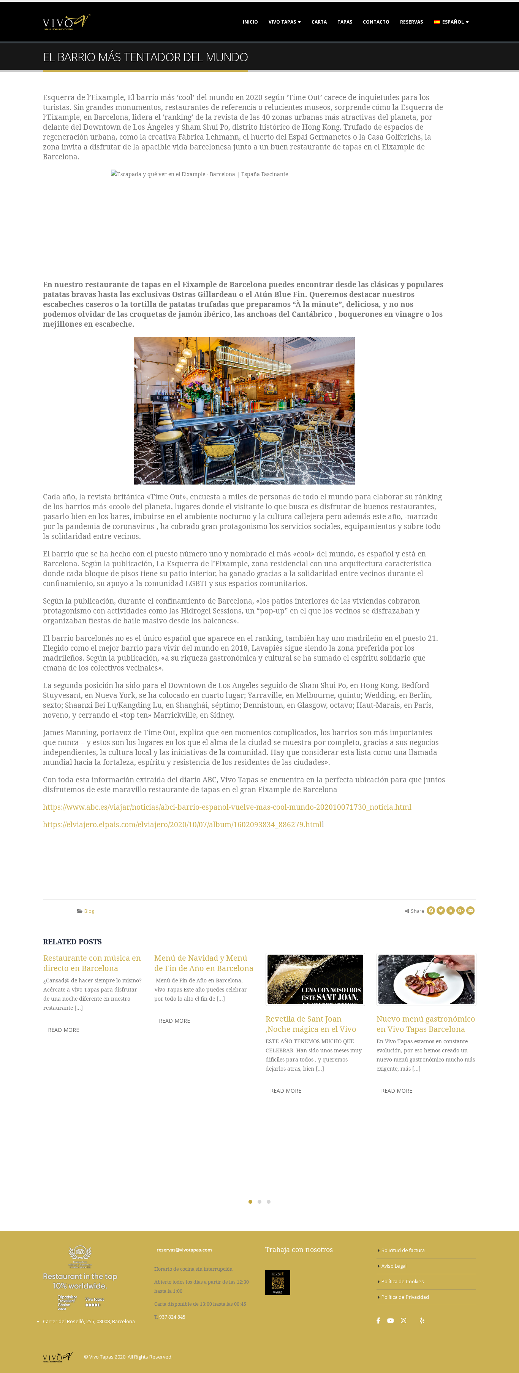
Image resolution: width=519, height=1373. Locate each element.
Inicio (250, 22)
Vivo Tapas (282, 22)
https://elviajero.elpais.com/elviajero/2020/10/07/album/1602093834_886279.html (182, 825)
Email (470, 910)
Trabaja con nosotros (299, 1249)
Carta (319, 22)
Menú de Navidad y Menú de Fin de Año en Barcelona (203, 963)
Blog (89, 911)
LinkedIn (450, 910)
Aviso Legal (394, 1266)
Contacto (376, 22)
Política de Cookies (402, 1281)
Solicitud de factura (403, 1250)
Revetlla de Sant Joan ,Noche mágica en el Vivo (311, 1024)
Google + (460, 910)
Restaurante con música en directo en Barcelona (92, 963)
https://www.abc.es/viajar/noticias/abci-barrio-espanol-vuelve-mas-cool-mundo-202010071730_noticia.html (227, 807)
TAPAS (344, 22)
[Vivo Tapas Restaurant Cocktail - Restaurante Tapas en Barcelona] (66, 21)
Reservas (411, 22)
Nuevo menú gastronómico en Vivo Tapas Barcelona (426, 1024)
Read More (63, 1029)
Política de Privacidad (405, 1297)
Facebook (431, 910)
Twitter (441, 910)
